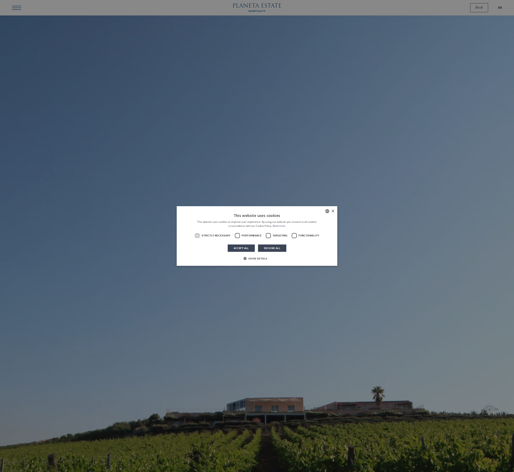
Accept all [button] (241, 248)
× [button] (332, 211)
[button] (257, 258)
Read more (279, 226)
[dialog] (257, 236)
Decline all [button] (272, 248)
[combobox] (327, 211)
